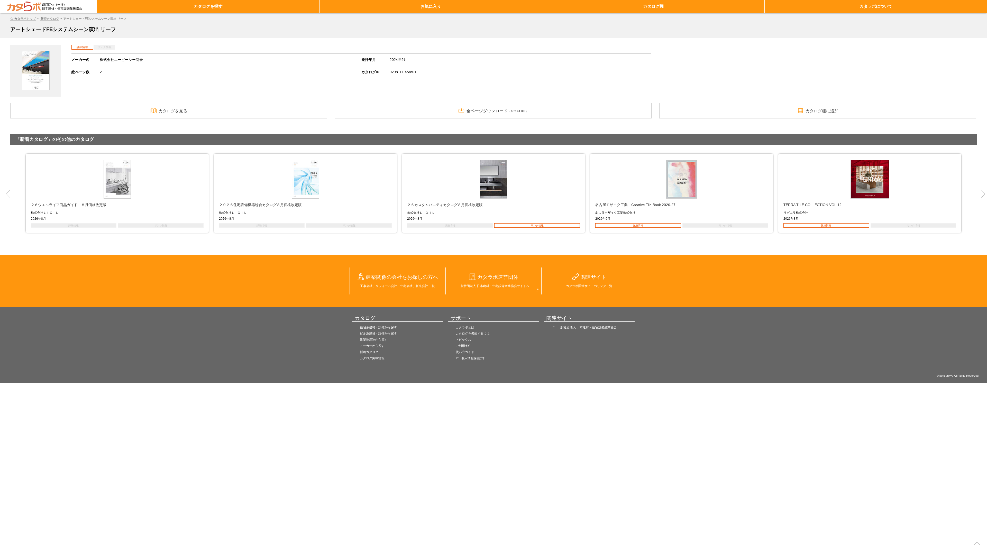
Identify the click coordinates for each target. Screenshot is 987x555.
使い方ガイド (465, 352)
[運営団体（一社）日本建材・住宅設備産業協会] (62, 6)
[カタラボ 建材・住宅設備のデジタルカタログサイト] (24, 6)
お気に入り (431, 6)
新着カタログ (49, 19)
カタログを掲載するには (473, 333)
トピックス (463, 339)
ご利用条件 (463, 346)
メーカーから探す (372, 346)
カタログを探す (208, 6)
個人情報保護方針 (473, 358)
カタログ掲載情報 (372, 358)
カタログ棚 (653, 6)
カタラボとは (465, 327)
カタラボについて (876, 6)
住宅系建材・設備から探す (378, 327)
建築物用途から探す (374, 339)
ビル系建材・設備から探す (378, 333)
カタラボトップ (25, 19)
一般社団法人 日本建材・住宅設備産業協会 (587, 327)
